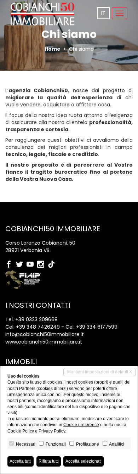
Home (53, 48)
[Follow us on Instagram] (42, 265)
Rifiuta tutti (49, 461)
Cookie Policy (20, 431)
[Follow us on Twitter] (21, 265)
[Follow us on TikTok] (53, 265)
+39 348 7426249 (38, 326)
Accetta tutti (20, 461)
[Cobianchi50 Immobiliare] (42, 14)
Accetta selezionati (83, 461)
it (103, 13)
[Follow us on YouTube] (32, 265)
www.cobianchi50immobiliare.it (43, 341)
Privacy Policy (52, 431)
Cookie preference (81, 424)
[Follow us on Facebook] (10, 265)
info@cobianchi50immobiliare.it (44, 334)
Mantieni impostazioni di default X (99, 371)
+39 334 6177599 (96, 326)
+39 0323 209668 (36, 319)
